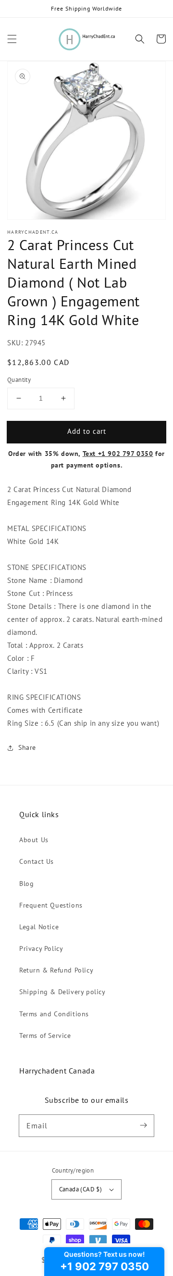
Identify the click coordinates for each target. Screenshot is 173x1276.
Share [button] (27, 747)
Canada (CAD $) (80, 1189)
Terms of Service (45, 1035)
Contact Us (36, 861)
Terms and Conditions (54, 1014)
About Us (34, 839)
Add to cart (86, 431)
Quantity (19, 380)
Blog (26, 883)
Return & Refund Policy (56, 970)
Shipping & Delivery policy (62, 991)
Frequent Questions (51, 905)
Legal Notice (39, 926)
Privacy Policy (41, 948)
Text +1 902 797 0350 (118, 453)
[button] (12, 39)
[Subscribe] (143, 1125)
